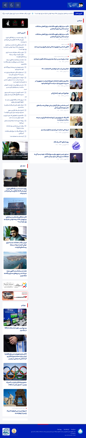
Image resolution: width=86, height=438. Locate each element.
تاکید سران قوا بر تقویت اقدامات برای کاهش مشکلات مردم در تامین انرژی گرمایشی (52, 27)
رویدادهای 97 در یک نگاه (61, 142)
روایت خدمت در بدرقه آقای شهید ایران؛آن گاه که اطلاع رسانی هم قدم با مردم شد (15, 39)
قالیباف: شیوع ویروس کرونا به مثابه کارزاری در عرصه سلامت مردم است (52, 118)
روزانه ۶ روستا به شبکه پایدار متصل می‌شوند (14, 121)
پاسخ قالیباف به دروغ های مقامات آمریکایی (14, 132)
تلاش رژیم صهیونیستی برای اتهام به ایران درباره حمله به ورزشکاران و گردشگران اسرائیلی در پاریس (16, 356)
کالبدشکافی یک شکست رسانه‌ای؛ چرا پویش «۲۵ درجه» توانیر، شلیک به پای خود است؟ (15, 47)
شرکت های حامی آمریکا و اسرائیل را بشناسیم (14, 106)
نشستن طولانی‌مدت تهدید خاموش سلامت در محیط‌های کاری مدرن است (15, 87)
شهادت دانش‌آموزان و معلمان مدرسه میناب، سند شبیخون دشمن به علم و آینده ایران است (15, 79)
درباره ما (73, 429)
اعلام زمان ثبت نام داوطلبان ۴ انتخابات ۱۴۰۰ (55, 69)
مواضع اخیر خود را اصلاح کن (60, 93)
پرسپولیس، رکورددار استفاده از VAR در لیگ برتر (16, 329)
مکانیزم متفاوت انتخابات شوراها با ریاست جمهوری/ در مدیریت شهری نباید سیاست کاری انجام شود (52, 82)
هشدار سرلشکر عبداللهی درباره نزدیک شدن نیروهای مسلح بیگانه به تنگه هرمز (15, 62)
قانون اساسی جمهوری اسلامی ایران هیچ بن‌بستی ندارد (51, 47)
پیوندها (59, 429)
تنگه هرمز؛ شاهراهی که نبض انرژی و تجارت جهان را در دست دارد (14, 116)
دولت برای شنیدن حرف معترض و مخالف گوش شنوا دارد (51, 59)
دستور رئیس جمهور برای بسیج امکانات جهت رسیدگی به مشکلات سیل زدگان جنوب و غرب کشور (51, 155)
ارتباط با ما (66, 429)
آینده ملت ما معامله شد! (17, 136)
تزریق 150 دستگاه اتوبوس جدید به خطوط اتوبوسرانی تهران (14, 101)
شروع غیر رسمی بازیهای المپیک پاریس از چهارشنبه (17, 412)
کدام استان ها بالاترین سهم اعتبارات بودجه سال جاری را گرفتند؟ (14, 111)
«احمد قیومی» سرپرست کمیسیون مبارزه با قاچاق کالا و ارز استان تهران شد (15, 94)
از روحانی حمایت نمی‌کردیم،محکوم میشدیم (55, 130)
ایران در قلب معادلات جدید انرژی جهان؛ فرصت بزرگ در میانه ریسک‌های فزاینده (16, 54)
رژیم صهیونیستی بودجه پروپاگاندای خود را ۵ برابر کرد (14, 68)
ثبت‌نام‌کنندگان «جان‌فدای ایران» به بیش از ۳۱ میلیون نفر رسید (14, 73)
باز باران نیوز (67, 435)
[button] (9, 143)
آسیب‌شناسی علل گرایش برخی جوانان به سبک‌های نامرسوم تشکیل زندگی (53, 106)
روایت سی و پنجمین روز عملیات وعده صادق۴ (15, 127)
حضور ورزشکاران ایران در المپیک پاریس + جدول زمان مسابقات (16, 383)
